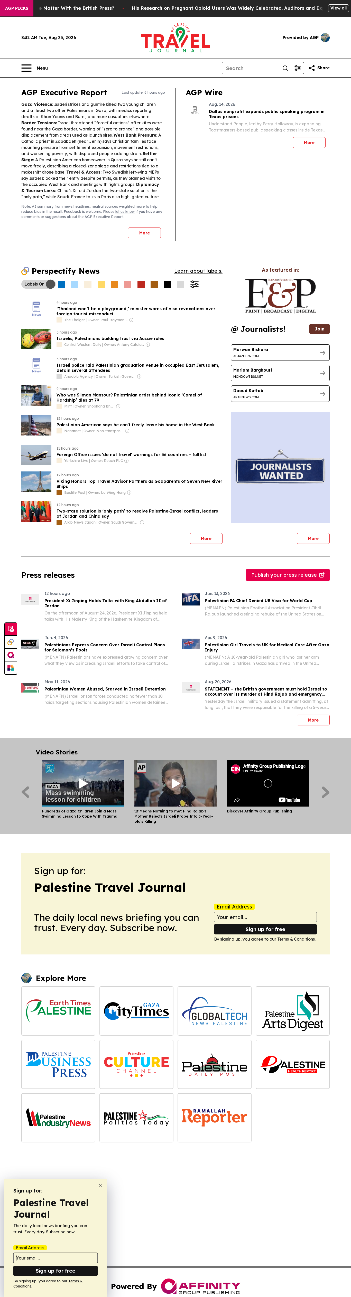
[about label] (59, 320)
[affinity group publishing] (11, 655)
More (144, 232)
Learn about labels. (198, 271)
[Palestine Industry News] (58, 1117)
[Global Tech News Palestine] (215, 1011)
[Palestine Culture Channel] (136, 1064)
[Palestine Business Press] (58, 1064)
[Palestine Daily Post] (215, 1064)
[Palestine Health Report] (293, 1064)
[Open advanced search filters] (297, 68)
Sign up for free (265, 929)
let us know (125, 211)
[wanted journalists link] (280, 296)
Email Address (234, 907)
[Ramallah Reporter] (215, 1117)
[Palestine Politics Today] (136, 1117)
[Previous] (25, 792)
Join (320, 329)
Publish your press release (284, 575)
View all (338, 8)
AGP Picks (16, 8)
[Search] (285, 68)
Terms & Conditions (296, 939)
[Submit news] (11, 629)
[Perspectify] (11, 642)
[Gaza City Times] (136, 1011)
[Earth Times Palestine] (58, 1011)
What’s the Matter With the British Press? (65, 8)
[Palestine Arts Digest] (293, 1011)
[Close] (100, 1185)
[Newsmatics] (11, 667)
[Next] (326, 792)
